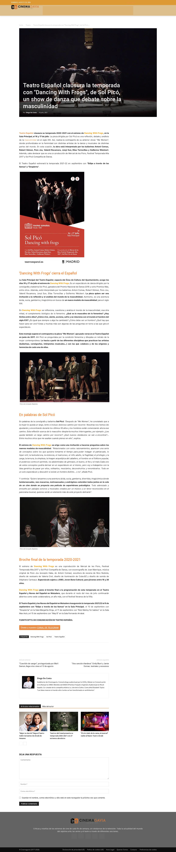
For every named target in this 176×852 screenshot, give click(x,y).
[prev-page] (20, 743)
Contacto (133, 850)
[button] (146, 3)
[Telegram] (39, 124)
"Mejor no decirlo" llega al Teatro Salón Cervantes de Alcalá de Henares (31, 735)
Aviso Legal (110, 850)
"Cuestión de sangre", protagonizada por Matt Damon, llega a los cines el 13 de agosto (38, 664)
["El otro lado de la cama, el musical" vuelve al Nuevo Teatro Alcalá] (95, 721)
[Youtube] (101, 836)
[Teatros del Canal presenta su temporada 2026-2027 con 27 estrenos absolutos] (64, 721)
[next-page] (25, 743)
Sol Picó (49, 637)
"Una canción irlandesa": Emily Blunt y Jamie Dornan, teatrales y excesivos (90, 664)
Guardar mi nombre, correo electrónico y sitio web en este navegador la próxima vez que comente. (63, 798)
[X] (27, 124)
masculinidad (30, 140)
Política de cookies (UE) (95, 850)
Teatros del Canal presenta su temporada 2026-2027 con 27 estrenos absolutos (61, 735)
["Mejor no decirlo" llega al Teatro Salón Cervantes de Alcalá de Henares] (33, 721)
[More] (51, 124)
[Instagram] (39, 694)
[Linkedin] (33, 124)
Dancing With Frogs (37, 637)
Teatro (28, 25)
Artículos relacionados (30, 706)
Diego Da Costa (31, 112)
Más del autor (48, 706)
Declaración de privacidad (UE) (73, 850)
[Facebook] (21, 124)
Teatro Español (26, 133)
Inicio (21, 25)
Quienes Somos (122, 850)
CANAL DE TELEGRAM (48, 627)
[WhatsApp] (45, 124)
